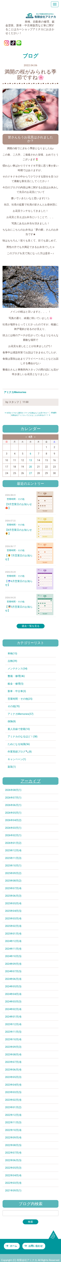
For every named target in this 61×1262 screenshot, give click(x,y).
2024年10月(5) (13, 956)
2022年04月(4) (13, 1175)
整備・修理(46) (16, 676)
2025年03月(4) (13, 918)
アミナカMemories (15, 392)
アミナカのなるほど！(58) (22, 736)
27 (30, 473)
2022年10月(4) (13, 1130)
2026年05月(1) (13, 812)
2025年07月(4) (13, 888)
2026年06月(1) (13, 805)
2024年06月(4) (13, 978)
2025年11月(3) (13, 858)
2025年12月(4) (13, 850)
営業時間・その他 (15, 499)
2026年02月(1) (13, 835)
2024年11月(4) (13, 948)
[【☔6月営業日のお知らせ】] (44, 578)
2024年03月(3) (13, 1001)
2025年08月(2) (13, 880)
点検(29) (12, 660)
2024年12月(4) (13, 941)
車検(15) (12, 653)
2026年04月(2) (13, 820)
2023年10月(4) (13, 1039)
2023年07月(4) (13, 1062)
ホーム (13, 1246)
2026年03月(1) (13, 827)
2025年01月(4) (13, 933)
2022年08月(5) (13, 1145)
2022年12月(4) (13, 1114)
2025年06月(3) (13, 895)
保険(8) (12, 721)
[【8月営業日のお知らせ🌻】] (44, 527)
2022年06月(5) (13, 1160)
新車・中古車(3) (17, 691)
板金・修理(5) (15, 683)
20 (30, 466)
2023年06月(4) (13, 1069)
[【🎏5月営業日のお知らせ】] (44, 604)
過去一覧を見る (30, 626)
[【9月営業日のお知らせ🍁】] (44, 502)
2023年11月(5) (13, 1031)
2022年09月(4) (13, 1137)
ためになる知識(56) (19, 744)
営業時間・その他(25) (20, 698)
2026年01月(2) (13, 843)
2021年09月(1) (13, 1190)
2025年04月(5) (13, 910)
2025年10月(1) (13, 865)
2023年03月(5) (13, 1092)
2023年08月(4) (13, 1054)
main (53, 412)
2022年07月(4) (13, 1152)
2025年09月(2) (13, 873)
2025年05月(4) (13, 903)
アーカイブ (31, 781)
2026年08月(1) (13, 790)
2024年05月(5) (13, 986)
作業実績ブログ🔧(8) (20, 751)
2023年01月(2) (13, 1107)
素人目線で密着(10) (19, 729)
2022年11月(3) (13, 1122)
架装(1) (12, 766)
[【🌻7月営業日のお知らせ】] (44, 553)
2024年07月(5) (13, 971)
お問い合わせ (35, 1246)
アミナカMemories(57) (20, 713)
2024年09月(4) (13, 963)
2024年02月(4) (13, 1009)
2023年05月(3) (13, 1077)
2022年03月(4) (13, 1182)
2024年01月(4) (13, 1016)
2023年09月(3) (13, 1046)
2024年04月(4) (13, 994)
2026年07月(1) (13, 797)
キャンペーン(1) (17, 759)
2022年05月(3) (13, 1167)
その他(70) (14, 706)
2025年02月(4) (13, 926)
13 (30, 460)
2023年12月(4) (13, 1024)
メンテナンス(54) (17, 668)
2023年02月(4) (13, 1099)
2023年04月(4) (13, 1084)
